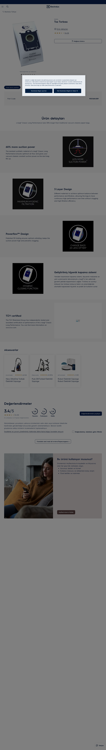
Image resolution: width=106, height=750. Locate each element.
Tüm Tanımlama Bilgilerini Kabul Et (67, 91)
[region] (54, 85)
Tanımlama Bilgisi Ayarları (39, 91)
